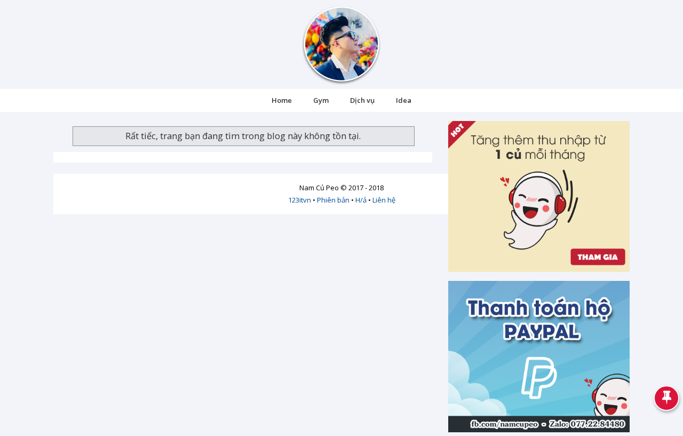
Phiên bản (333, 200)
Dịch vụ (362, 100)
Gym (321, 100)
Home (282, 100)
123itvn (299, 200)
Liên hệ (383, 200)
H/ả (361, 200)
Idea (403, 100)
